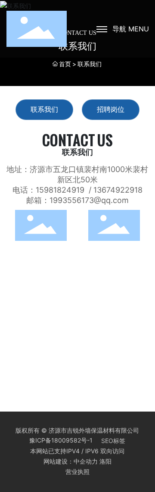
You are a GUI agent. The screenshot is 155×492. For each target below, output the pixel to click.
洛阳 (105, 461)
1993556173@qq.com (89, 200)
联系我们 (44, 109)
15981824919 (60, 189)
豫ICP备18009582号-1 (61, 440)
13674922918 (118, 189)
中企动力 (86, 461)
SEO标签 (113, 440)
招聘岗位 (110, 109)
